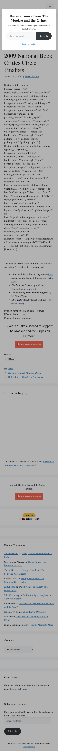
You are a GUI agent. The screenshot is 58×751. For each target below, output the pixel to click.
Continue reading (29, 44)
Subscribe (44, 35)
